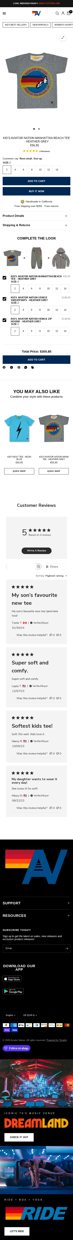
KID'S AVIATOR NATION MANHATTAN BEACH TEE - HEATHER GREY (40, 277)
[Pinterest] (20, 367)
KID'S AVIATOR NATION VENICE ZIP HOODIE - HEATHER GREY (40, 320)
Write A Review (36, 550)
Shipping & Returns (16, 225)
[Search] (57, 13)
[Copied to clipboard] (33, 367)
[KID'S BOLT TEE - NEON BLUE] (19, 428)
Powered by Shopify (56, 1040)
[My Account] (63, 13)
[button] (19, 1137)
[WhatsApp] (26, 367)
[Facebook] (5, 367)
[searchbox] (20, 566)
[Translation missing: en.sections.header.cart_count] (68, 13)
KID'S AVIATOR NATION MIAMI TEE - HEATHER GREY (54, 458)
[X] (12, 367)
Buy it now (36, 191)
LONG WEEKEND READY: (36, 3)
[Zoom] (63, 37)
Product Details (13, 215)
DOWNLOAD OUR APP (19, 967)
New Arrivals (40, 25)
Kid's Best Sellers (16, 25)
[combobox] (51, 575)
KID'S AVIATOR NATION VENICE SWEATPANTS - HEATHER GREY (40, 299)
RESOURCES (14, 916)
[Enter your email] (66, 948)
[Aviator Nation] (36, 1102)
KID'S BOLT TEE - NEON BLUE (19, 458)
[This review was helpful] (51, 635)
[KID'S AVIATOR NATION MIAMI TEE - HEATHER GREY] (53, 428)
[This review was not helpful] (57, 635)
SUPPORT (12, 903)
